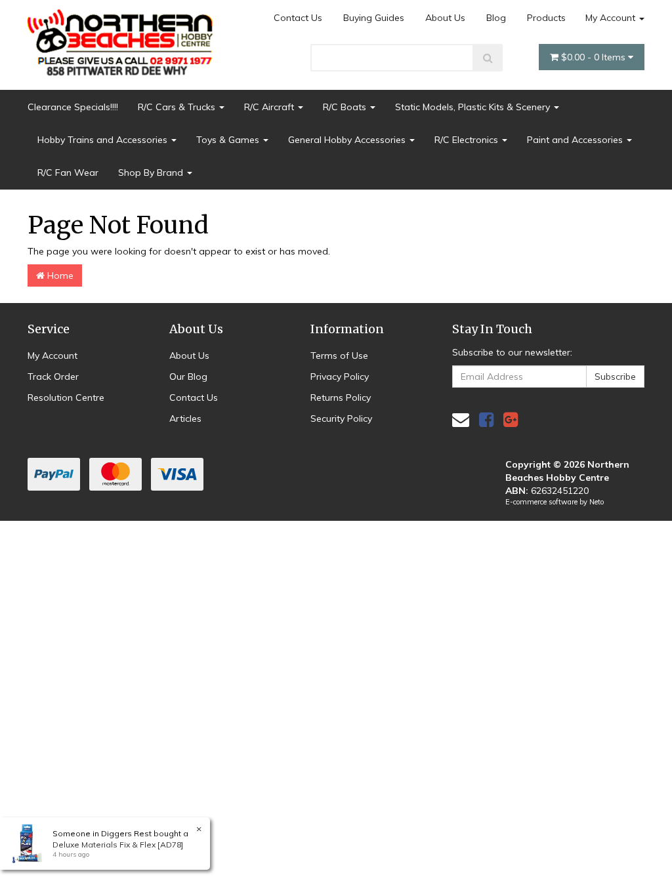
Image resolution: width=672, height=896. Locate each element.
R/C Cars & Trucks (178, 107)
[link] (486, 419)
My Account (611, 18)
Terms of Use (339, 355)
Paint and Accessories (576, 140)
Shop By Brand (152, 172)
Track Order (53, 376)
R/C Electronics (467, 140)
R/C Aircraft (270, 107)
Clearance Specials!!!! (73, 107)
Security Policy (341, 418)
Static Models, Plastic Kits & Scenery (474, 107)
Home (59, 275)
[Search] (488, 57)
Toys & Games (229, 140)
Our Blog (188, 376)
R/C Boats (346, 107)
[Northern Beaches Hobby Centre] (124, 37)
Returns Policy (340, 397)
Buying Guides (373, 18)
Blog (496, 18)
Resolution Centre (66, 397)
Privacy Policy (339, 376)
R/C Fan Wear (67, 172)
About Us (445, 18)
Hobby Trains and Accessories (103, 140)
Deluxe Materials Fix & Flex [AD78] (117, 844)
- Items (594, 57)
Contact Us (298, 18)
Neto (596, 501)
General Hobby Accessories (348, 140)
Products (546, 18)
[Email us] (460, 419)
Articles (185, 418)
